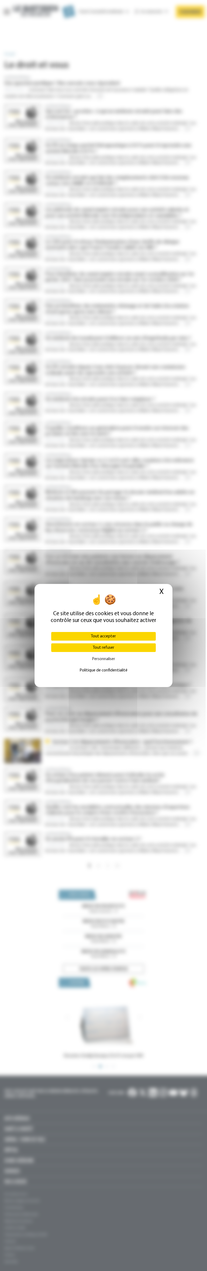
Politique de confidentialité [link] (103, 670)
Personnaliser (103, 659)
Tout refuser (103, 648)
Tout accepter (103, 636)
